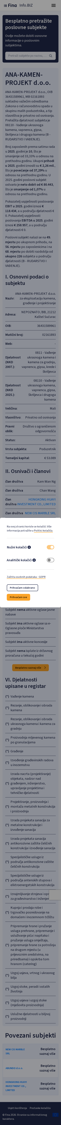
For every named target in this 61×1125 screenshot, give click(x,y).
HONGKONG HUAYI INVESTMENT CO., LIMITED (36, 502)
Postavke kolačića (40, 1108)
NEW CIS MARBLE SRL (40, 513)
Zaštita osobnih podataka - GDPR (26, 577)
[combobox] (30, 56)
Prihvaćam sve (18, 597)
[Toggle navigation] (53, 5)
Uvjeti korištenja (17, 1108)
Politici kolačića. (43, 530)
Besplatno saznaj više (28, 668)
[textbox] (30, 56)
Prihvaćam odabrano (22, 588)
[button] (29, 548)
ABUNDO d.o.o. (14, 1068)
